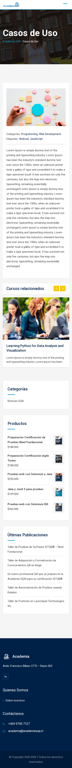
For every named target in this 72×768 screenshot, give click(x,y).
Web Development (50, 134)
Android (24, 139)
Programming (29, 134)
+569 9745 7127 (19, 723)
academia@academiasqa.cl (25, 731)
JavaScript (36, 139)
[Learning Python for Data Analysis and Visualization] (36, 318)
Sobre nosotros (15, 700)
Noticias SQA (16, 401)
